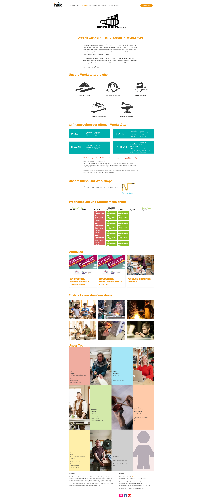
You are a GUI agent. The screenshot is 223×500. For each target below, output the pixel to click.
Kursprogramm (98, 170)
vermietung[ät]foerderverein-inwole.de (139, 485)
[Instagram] (121, 495)
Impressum (122, 488)
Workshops (135, 37)
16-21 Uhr (143, 131)
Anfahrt (142, 488)
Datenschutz (130, 488)
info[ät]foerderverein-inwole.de (132, 482)
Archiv (137, 488)
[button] (82, 309)
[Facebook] (125, 495)
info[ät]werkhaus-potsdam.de (96, 161)
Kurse (117, 37)
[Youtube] (129, 495)
